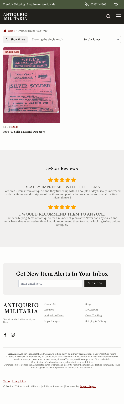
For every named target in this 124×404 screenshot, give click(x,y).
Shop (88, 304)
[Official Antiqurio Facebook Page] (5, 335)
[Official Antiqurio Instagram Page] (13, 335)
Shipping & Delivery (95, 321)
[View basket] (116, 4)
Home (11, 30)
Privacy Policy (19, 381)
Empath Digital (88, 386)
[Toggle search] (108, 16)
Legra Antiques (52, 321)
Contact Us (50, 304)
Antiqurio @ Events (54, 315)
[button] (15, 39)
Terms (6, 381)
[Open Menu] (118, 16)
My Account (91, 309)
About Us (49, 309)
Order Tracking (93, 315)
